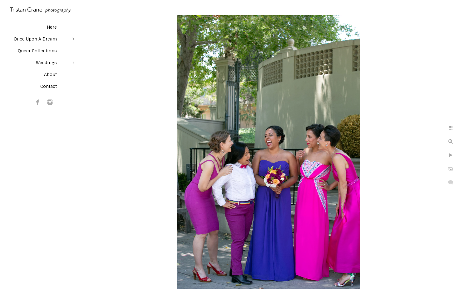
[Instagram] (50, 102)
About (50, 74)
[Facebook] (37, 102)
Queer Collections (37, 51)
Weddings (46, 62)
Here (52, 27)
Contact (48, 86)
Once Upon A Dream (35, 39)
